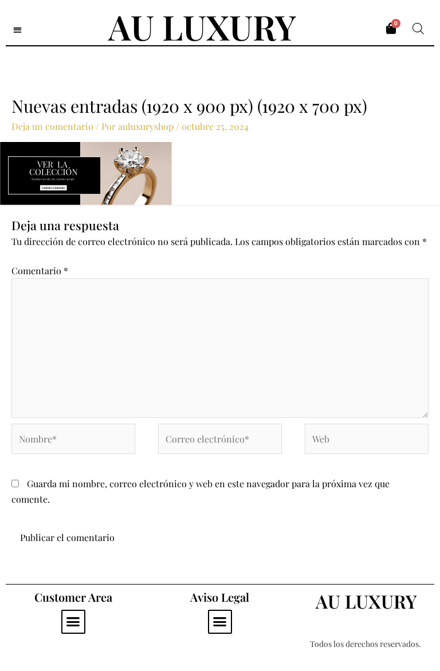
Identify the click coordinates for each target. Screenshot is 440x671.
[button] (17, 29)
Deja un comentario (52, 126)
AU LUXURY (202, 26)
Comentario (39, 271)
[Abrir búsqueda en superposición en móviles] (418, 28)
